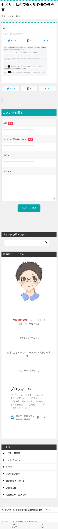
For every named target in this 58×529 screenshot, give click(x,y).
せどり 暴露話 (13, 453)
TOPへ (43, 527)
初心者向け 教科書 (15, 480)
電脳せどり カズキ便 (16, 494)
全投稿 (9, 467)
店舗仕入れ (11, 488)
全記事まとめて (13, 474)
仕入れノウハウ (13, 460)
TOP (24, 510)
